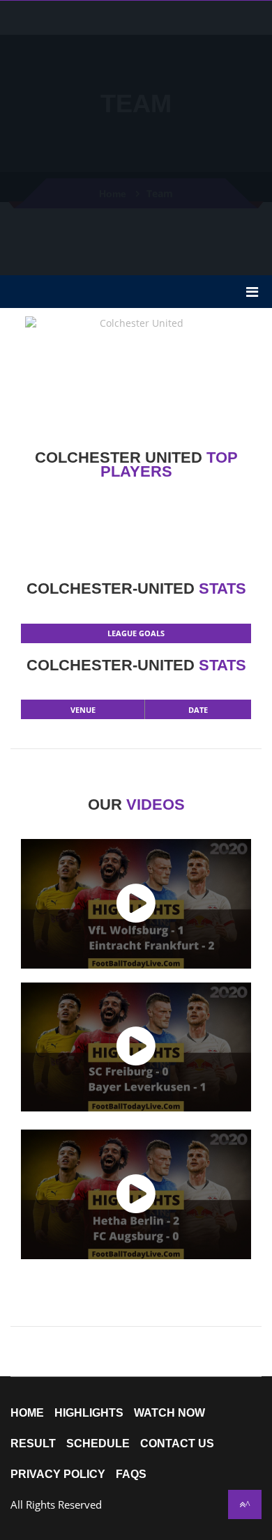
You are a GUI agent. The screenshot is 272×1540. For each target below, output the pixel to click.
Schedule (98, 1443)
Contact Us (177, 1443)
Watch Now (169, 1413)
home (27, 1413)
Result (33, 1443)
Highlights (88, 1413)
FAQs (131, 1474)
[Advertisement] (136, 136)
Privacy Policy (57, 1474)
